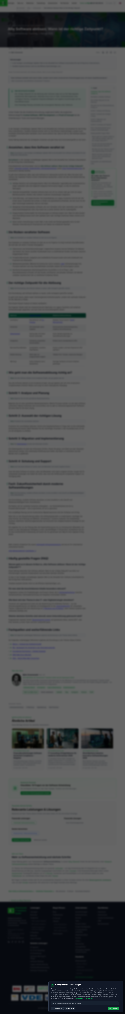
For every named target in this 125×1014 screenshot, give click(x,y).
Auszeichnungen (81, 912)
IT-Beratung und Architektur (53, 608)
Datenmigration (22, 444)
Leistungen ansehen (21, 168)
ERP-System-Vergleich (38, 924)
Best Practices (53, 707)
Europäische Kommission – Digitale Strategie (29, 651)
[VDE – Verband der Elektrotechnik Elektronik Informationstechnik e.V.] (32, 997)
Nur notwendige (57, 1008)
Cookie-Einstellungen (106, 918)
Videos (77, 941)
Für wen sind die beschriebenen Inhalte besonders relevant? (102, 145)
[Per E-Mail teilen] (110, 52)
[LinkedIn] (9, 942)
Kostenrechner (52, 3)
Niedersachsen (80, 961)
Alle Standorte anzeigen (84, 977)
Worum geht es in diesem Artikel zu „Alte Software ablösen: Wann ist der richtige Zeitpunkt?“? (103, 138)
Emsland (79, 973)
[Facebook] (12, 942)
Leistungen (10, 3)
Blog (28, 8)
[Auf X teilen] (107, 52)
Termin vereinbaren (47, 692)
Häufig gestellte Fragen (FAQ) (100, 133)
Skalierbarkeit (15, 334)
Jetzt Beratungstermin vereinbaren (100, 203)
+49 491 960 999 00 (17, 938)
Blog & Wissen (59, 908)
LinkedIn (59, 692)
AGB (99, 921)
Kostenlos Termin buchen (21, 840)
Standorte (79, 957)
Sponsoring (79, 944)
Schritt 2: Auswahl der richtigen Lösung (101, 115)
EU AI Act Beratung (37, 950)
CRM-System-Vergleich (38, 921)
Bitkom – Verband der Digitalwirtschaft (26, 644)
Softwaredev (37, 8)
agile (62, 264)
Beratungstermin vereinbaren (100, 880)
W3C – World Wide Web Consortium (25, 658)
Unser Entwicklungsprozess (72, 168)
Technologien (58, 934)
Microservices (58, 322)
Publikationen (17, 876)
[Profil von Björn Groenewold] (16, 683)
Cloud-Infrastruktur (60, 927)
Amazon (84, 692)
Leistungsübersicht (63, 606)
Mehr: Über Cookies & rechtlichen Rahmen (67, 1003)
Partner (78, 938)
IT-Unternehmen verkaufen (81, 931)
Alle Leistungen (60, 891)
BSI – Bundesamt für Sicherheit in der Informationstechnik (33, 648)
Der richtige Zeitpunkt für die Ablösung (100, 101)
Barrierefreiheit (103, 924)
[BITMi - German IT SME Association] (14, 997)
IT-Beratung (30, 707)
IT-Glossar (48, 873)
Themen (55, 876)
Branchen (33, 915)
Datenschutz (102, 915)
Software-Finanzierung (38, 970)
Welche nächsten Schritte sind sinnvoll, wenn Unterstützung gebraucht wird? (101, 156)
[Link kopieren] (114, 52)
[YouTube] (19, 942)
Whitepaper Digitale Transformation (82, 951)
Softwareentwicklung (67, 592)
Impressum (102, 912)
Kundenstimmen (81, 915)
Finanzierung (41, 3)
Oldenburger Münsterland (84, 970)
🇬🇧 (120, 3)
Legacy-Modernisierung (39, 964)
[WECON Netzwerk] (45, 989)
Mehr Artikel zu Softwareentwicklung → (21, 891)
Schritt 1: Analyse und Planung (100, 111)
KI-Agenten (34, 947)
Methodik (33, 936)
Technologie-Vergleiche (82, 891)
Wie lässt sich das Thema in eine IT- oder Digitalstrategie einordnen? (103, 150)
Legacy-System (35, 315)
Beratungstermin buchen (41, 620)
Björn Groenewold (17, 52)
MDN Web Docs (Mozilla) (21, 655)
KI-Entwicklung (35, 953)
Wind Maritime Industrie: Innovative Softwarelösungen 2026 (95, 755)
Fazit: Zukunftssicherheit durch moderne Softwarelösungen (101, 129)
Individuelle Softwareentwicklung (48, 544)
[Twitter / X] (16, 942)
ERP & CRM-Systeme (60, 930)
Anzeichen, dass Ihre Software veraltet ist (101, 92)
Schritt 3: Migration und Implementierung (98, 120)
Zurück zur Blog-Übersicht (21, 900)
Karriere (78, 918)
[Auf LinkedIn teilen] (103, 52)
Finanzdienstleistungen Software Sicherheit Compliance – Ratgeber (27, 755)
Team (77, 921)
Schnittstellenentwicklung (39, 967)
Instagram (74, 692)
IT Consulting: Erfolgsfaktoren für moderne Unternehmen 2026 (62, 754)
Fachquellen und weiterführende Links (101, 162)
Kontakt (74, 3)
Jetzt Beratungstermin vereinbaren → (22, 551)
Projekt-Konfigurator (82, 927)
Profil (91, 692)
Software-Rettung (36, 961)
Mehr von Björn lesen (31, 692)
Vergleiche (34, 918)
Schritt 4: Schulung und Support (101, 124)
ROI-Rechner (65, 3)
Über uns (20, 3)
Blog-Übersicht (74, 862)
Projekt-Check (80, 924)
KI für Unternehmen (60, 924)
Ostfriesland (80, 967)
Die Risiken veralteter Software (100, 97)
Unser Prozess (35, 938)
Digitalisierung (41, 707)
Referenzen (30, 3)
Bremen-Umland (81, 964)
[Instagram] (23, 942)
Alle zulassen (113, 1008)
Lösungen (72, 871)
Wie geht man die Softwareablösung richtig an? (102, 106)
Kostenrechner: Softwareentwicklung (43, 168)
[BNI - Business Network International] (16, 989)
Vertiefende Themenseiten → (45, 891)
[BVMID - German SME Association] (29, 989)
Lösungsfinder (80, 947)
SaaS (72, 320)
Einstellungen (70, 1008)
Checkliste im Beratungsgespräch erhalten (35, 793)
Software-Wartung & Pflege (37, 957)
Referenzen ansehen (40, 840)
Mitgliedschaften (81, 935)
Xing (66, 692)
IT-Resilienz (34, 932)
